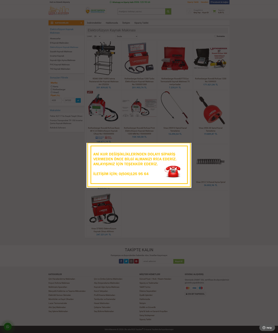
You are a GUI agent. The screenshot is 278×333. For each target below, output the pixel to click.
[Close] (186, 145)
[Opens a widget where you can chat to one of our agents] (267, 328)
